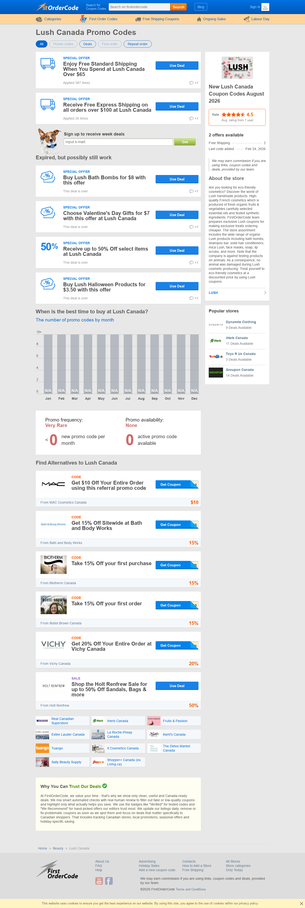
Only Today (234, 870)
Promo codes (63, 44)
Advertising (147, 861)
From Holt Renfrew (55, 705)
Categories (52, 19)
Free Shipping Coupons (161, 19)
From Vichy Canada (56, 663)
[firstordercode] (57, 7)
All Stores (233, 861)
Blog (201, 7)
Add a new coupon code (157, 870)
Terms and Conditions (191, 889)
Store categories (238, 866)
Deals (87, 44)
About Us (102, 861)
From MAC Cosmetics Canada (63, 502)
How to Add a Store (196, 866)
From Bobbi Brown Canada (61, 623)
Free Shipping (192, 870)
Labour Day (260, 19)
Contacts (189, 861)
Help (98, 870)
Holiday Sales (149, 866)
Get (185, 142)
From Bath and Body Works (61, 543)
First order (110, 44)
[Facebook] (109, 881)
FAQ (98, 866)
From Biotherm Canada (58, 583)
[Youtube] (99, 881)
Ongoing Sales (214, 19)
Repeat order (138, 44)
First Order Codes (103, 19)
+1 (196, 83)
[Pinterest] (115, 881)
